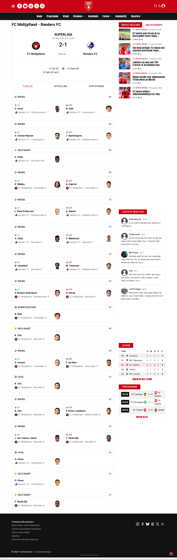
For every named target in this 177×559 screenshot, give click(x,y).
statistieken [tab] (96, 86)
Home (39, 16)
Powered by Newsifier (88, 555)
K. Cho (18, 335)
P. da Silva (71, 362)
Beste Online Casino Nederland (26, 525)
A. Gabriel (71, 184)
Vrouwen (77, 16)
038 (131, 271)
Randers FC (90, 54)
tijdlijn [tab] (27, 86)
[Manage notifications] (171, 553)
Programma (52, 16)
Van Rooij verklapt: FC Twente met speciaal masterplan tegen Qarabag (149, 49)
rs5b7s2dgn (135, 289)
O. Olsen (19, 459)
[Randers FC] (90, 46)
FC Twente (138, 410)
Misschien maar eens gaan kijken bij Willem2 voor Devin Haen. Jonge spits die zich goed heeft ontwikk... (142, 295)
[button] (155, 6)
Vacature (135, 16)
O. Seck (19, 108)
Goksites (16, 536)
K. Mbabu (20, 184)
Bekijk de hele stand (142, 379)
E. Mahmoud (72, 238)
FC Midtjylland (36, 54)
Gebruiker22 (135, 219)
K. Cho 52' (54, 68)
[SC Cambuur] (145, 394)
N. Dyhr (70, 108)
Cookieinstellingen (43, 552)
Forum (106, 16)
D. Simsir (71, 292)
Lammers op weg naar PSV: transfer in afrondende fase (146, 63)
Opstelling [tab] (60, 86)
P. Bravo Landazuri (76, 410)
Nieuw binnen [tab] (153, 24)
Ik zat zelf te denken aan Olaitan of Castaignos (141, 224)
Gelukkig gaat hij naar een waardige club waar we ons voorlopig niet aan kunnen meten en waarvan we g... (141, 259)
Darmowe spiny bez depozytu (25, 539)
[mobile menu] (13, 6)
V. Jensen (20, 362)
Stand (66, 16)
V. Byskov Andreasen (26, 292)
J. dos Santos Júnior (26, 438)
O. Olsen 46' (73, 68)
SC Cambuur (137, 394)
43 (136, 69)
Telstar (161, 410)
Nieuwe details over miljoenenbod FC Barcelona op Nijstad (149, 78)
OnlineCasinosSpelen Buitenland (26, 529)
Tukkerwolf (134, 234)
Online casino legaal (21, 532)
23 (141, 98)
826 (136, 39)
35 (142, 39)
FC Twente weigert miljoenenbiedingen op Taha (146, 92)
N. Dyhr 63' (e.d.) (51, 72)
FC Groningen (137, 402)
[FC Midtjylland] (36, 46)
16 (136, 83)
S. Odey (19, 157)
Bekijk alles (142, 417)
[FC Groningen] (145, 402)
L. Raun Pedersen (24, 211)
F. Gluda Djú (72, 438)
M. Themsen (72, 265)
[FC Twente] (145, 410)
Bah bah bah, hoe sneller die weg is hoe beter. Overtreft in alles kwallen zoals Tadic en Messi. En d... (141, 277)
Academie (93, 16)
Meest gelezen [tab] (130, 24)
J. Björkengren (74, 135)
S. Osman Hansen (24, 135)
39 (136, 54)
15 (136, 98)
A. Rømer (71, 211)
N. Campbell (21, 265)
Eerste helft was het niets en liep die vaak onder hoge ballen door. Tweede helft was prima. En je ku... (141, 241)
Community (121, 16)
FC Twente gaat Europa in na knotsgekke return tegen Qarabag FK (146, 34)
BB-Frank (134, 252)
